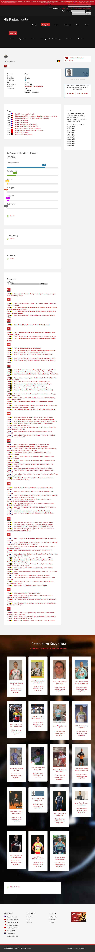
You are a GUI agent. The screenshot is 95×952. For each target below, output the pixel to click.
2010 (8, 487)
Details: (12, 216)
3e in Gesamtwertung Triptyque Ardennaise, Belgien (29, 386)
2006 (8, 352)
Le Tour (28, 919)
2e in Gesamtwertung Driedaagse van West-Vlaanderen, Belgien (32, 468)
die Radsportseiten (12, 928)
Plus (86, 25)
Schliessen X (47, 4)
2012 (8, 538)
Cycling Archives (12, 917)
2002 (8, 303)
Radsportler (45, 25)
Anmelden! (70, 93)
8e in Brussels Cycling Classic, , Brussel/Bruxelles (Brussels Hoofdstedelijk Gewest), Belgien (30, 424)
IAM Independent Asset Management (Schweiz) (29, 130)
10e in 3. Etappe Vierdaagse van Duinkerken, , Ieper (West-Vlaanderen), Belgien (29, 500)
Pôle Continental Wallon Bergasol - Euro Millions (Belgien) (32, 118)
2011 (8, 523)
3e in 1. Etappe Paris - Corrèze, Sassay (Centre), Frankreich (31, 575)
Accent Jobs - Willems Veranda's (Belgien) (28, 128)
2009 (8, 448)
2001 (8, 294)
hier (60, 1)
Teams (57, 25)
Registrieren (65, 8)
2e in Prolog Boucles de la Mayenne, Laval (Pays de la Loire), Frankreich (35, 421)
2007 (8, 374)
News (77, 25)
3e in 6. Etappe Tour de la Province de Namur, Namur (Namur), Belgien (34, 358)
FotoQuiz (51, 922)
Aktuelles (34, 25)
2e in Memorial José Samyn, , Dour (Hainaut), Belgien (33, 417)
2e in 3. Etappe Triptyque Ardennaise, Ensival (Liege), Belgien (32, 388)
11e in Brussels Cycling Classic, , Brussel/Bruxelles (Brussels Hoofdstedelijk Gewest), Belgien (30, 529)
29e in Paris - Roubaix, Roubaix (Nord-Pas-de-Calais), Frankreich (33, 527)
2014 (8, 613)
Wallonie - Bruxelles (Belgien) (24, 134)
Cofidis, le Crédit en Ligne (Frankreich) (26, 126)
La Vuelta (29, 922)
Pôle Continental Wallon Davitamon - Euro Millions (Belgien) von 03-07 (36, 116)
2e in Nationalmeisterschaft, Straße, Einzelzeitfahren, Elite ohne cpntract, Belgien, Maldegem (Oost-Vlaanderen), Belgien (32, 406)
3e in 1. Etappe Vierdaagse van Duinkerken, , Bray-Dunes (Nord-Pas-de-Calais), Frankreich (32, 496)
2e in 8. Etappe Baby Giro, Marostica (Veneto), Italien (29, 352)
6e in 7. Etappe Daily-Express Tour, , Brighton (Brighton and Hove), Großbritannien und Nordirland (31, 617)
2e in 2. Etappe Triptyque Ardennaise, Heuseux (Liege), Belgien (32, 384)
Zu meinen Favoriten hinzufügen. (74, 59)
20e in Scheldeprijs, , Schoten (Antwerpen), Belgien (33, 525)
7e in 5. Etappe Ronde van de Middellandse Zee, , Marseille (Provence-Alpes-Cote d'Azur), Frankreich (32, 449)
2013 (8, 593)
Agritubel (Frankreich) (21, 120)
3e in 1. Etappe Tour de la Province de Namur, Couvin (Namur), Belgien (34, 336)
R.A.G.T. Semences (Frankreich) (25, 114)
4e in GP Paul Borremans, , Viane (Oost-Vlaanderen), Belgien (34, 620)
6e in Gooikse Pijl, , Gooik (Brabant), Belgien (30, 585)
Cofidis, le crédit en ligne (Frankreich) (26, 124)
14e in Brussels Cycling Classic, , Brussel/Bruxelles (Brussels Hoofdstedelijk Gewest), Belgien (30, 504)
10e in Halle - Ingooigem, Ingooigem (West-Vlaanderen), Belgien (32, 558)
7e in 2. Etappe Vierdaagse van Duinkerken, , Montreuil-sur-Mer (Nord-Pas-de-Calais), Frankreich (32, 543)
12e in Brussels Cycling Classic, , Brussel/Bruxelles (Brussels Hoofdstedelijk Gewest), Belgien (30, 479)
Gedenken (29, 917)
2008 (8, 417)
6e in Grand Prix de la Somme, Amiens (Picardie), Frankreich (31, 511)
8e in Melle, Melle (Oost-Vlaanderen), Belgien (27, 593)
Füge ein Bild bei (14, 887)
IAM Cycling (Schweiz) (22, 132)
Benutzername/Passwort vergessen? (81, 8)
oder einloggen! (82, 93)
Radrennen (67, 25)
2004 (8, 336)
